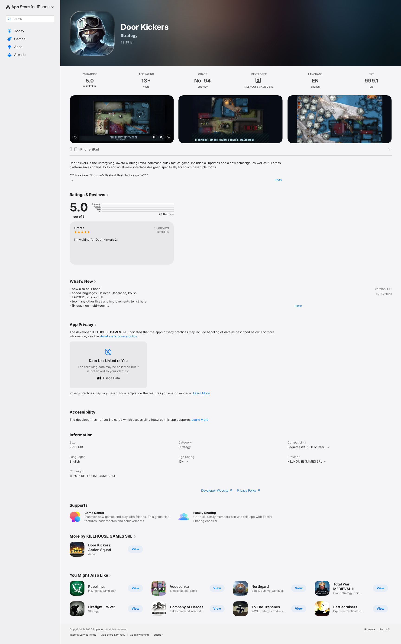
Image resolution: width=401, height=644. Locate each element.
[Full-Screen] (168, 137)
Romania (369, 629)
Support (158, 635)
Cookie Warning (139, 635)
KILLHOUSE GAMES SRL (305, 461)
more (278, 179)
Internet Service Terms (83, 635)
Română (384, 629)
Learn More (201, 393)
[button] (30, 31)
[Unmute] (161, 137)
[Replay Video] (75, 137)
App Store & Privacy (113, 635)
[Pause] (154, 137)
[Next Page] (396, 119)
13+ (181, 461)
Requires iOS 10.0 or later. (306, 447)
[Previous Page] (65, 119)
